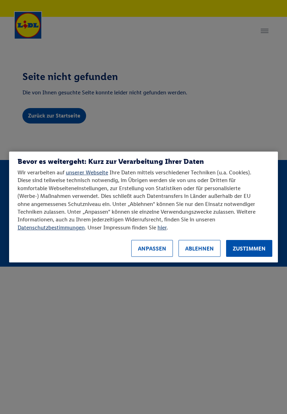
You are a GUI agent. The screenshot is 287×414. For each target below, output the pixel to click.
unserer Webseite (87, 172)
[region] (143, 207)
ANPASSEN (152, 248)
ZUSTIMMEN (249, 248)
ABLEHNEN (199, 248)
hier (162, 227)
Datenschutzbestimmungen (51, 227)
